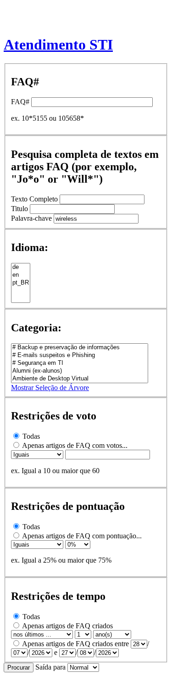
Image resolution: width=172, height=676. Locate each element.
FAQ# (20, 102)
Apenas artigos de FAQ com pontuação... (82, 536)
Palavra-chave (31, 218)
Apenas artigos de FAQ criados (67, 626)
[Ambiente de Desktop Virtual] (79, 379)
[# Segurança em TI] (79, 363)
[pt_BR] (20, 283)
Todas (31, 436)
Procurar (18, 667)
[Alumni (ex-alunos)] (79, 371)
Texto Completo (34, 199)
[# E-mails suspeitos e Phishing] (79, 355)
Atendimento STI (58, 44)
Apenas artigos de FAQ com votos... (75, 445)
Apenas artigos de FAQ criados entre (75, 644)
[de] (20, 267)
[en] (20, 275)
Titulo (19, 208)
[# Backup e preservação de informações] (79, 348)
